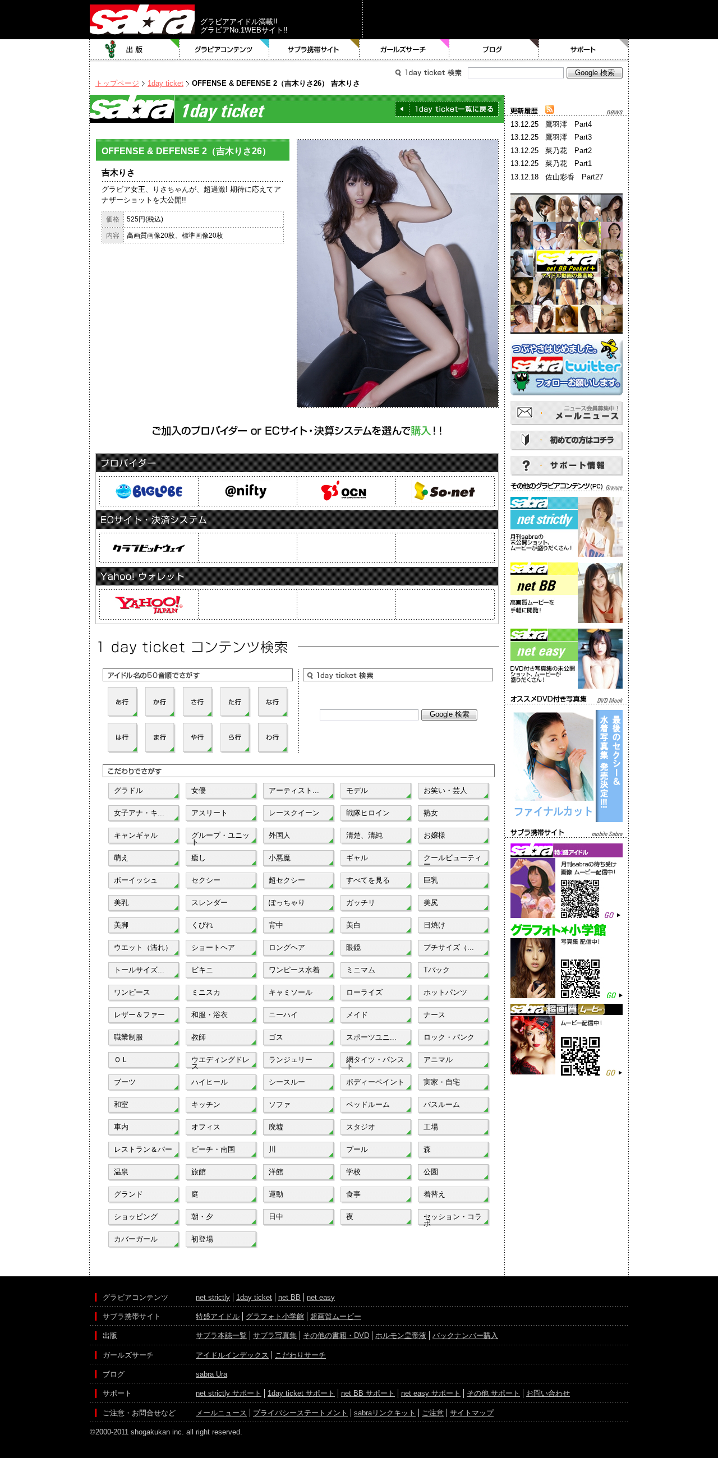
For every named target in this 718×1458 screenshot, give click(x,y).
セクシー (205, 880)
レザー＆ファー (139, 1015)
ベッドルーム (368, 1104)
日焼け (434, 925)
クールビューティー (453, 860)
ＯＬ (121, 1059)
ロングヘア (287, 947)
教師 (198, 1037)
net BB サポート (368, 1393)
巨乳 (431, 880)
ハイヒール (209, 1082)
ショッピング (136, 1216)
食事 (353, 1194)
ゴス (276, 1037)
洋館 (276, 1172)
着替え (434, 1194)
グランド (128, 1194)
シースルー (287, 1082)
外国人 (280, 835)
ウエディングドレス (220, 1062)
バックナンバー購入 (465, 1335)
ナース (434, 1015)
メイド (357, 1015)
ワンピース (132, 992)
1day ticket (165, 83)
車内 (121, 1127)
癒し (198, 857)
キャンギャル (136, 835)
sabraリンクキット (385, 1413)
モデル (357, 790)
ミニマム (360, 970)
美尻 (431, 902)
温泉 (121, 1172)
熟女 (431, 813)
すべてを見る (368, 880)
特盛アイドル (218, 1316)
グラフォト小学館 (275, 1316)
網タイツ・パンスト (375, 1062)
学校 (353, 1172)
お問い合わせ (548, 1393)
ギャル (357, 857)
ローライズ (364, 992)
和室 (121, 1104)
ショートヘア (213, 947)
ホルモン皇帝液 (400, 1335)
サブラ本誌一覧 (221, 1335)
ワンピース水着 (294, 970)
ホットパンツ (445, 992)
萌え (121, 857)
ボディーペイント (375, 1082)
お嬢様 (434, 835)
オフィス (205, 1127)
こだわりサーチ (300, 1355)
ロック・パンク (449, 1037)
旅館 (198, 1172)
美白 (353, 925)
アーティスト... (294, 790)
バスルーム (442, 1104)
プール (357, 1149)
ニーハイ (283, 1015)
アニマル (438, 1059)
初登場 (202, 1239)
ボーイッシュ (136, 880)
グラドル (128, 790)
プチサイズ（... (449, 947)
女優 (198, 790)
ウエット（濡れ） (143, 947)
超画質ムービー (335, 1316)
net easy (321, 1297)
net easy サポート (431, 1393)
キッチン (205, 1104)
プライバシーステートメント (300, 1413)
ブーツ (125, 1082)
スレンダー (209, 902)
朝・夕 (202, 1216)
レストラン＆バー (143, 1149)
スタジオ (360, 1127)
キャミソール (290, 992)
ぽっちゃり (287, 902)
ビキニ (202, 970)
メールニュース (221, 1413)
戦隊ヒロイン (368, 813)
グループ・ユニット (220, 838)
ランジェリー (290, 1059)
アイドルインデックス (232, 1355)
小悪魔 (280, 857)
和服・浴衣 (209, 1015)
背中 (276, 925)
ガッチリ (360, 902)
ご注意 (433, 1413)
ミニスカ (205, 992)
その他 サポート (493, 1393)
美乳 (121, 902)
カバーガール (136, 1239)
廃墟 (276, 1127)
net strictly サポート (228, 1393)
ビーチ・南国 (213, 1149)
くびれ (202, 925)
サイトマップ (472, 1413)
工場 (431, 1127)
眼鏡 (353, 947)
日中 (276, 1216)
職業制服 (128, 1037)
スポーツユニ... (371, 1037)
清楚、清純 (364, 835)
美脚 (121, 925)
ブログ (494, 49)
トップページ (117, 83)
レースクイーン (294, 813)
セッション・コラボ (453, 1219)
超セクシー (287, 880)
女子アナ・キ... (139, 813)
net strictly (213, 1297)
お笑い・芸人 (445, 790)
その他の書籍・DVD (336, 1335)
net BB (289, 1297)
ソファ (280, 1104)
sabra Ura (211, 1374)
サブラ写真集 (275, 1335)
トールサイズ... (139, 970)
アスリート (209, 813)
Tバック (437, 970)
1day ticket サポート (301, 1393)
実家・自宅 (442, 1082)
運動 (276, 1194)
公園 (431, 1172)
